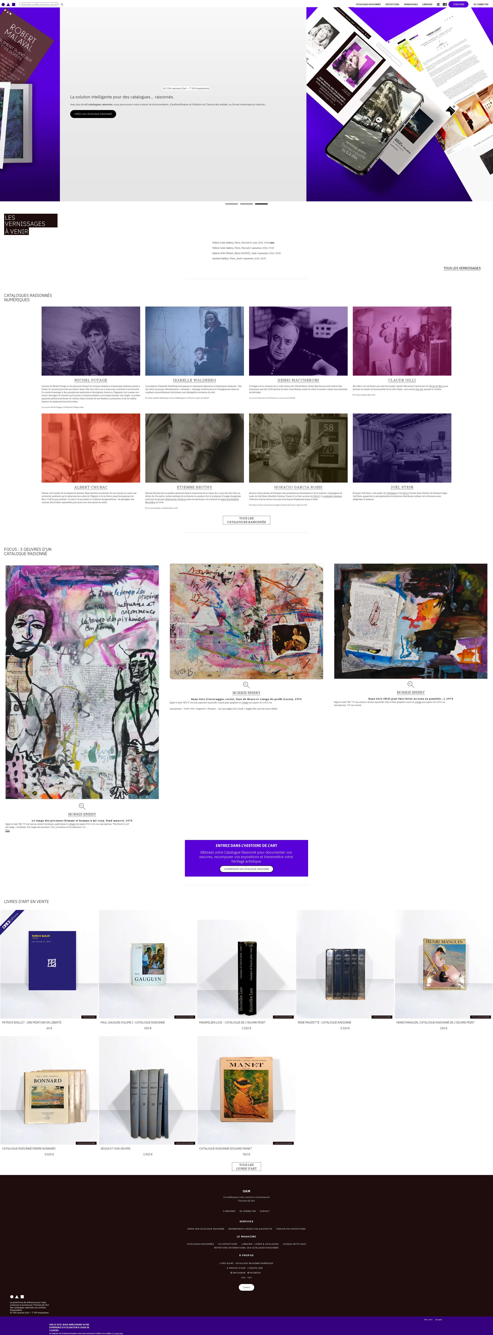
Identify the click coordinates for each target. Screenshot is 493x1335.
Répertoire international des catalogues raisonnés (246, 1247)
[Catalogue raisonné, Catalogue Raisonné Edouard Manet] (246, 1090)
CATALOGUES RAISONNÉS (200, 1244)
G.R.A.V (316, 496)
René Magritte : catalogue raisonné (324, 1022)
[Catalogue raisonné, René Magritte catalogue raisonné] (345, 964)
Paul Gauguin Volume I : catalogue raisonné (133, 1022)
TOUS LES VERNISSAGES (462, 268)
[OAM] (8, 4)
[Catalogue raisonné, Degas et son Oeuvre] (148, 1090)
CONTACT (265, 1211)
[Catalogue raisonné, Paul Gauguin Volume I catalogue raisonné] (148, 964)
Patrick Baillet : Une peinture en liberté (31, 1022)
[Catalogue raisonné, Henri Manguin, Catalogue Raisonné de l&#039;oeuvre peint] (443, 964)
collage (71, 824)
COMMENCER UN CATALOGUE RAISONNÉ (246, 869)
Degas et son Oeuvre (116, 1148)
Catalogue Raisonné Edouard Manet (225, 1148)
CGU (243, 1277)
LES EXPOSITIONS (227, 1244)
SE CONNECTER (248, 1211)
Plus (7, 830)
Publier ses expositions (291, 1229)
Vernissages (411, 4)
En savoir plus (117, 1333)
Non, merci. (428, 1319)
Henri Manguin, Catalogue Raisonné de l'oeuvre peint (435, 1022)
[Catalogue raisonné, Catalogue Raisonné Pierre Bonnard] (49, 1090)
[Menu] (438, 4)
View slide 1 (231, 204)
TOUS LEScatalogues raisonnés (246, 520)
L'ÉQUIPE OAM (255, 1268)
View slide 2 (246, 204)
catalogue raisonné (332, 496)
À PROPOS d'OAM (236, 1268)
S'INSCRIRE (229, 1211)
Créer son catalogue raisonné (205, 1229)
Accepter (438, 1319)
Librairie (427, 4)
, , (243, 242)
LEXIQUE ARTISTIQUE (294, 1244)
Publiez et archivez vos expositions (371, 113)
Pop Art (419, 389)
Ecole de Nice (436, 386)
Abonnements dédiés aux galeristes (250, 1229)
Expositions (392, 4)
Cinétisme (391, 493)
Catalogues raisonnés (368, 4)
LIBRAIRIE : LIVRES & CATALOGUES (260, 1244)
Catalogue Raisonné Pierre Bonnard (28, 1148)
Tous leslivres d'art (246, 1166)
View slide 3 (261, 204)
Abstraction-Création (175, 499)
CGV (250, 1277)
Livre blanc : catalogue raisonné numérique (246, 1263)
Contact (246, 1287)
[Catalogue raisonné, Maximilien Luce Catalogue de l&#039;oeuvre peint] (246, 964)
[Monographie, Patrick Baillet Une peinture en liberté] (49, 964)
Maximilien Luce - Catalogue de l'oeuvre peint (232, 1022)
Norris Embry (82, 814)
